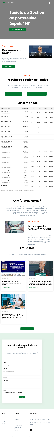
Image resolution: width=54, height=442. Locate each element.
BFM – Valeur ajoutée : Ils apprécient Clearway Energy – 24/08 (12, 283)
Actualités (4, 421)
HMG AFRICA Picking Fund (7, 136)
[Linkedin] (31, 430)
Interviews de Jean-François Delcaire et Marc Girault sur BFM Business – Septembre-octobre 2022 (12, 316)
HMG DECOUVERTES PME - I (7, 151)
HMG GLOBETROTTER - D (7, 116)
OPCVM (3, 428)
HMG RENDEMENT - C (6, 161)
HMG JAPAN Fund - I (5, 126)
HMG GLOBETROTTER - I (6, 121)
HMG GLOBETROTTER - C (7, 111)
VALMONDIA (4, 185)
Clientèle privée (5, 423)
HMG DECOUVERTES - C (6, 146)
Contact (3, 430)
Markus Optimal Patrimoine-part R (9, 175)
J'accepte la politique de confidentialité (13, 392)
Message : (5, 377)
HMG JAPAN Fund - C (6, 131)
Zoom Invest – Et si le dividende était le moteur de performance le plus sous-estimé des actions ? (40, 283)
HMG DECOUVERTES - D (6, 141)
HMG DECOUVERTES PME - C (7, 156)
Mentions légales (37, 436)
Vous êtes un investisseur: (8, 371)
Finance (8, 3)
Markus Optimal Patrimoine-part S (9, 180)
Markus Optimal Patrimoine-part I (9, 170)
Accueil (4, 417)
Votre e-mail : (6, 365)
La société (4, 426)
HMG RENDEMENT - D (6, 166)
